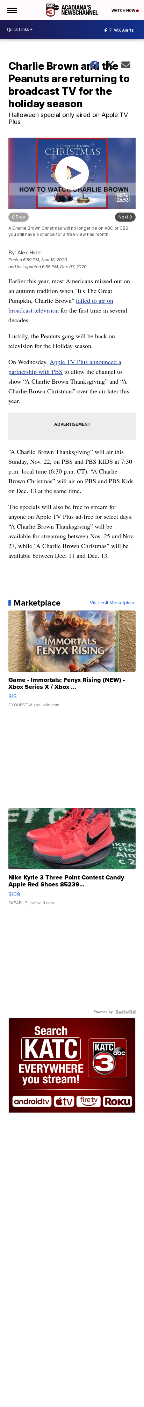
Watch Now (123, 10)
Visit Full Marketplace (113, 602)
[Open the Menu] (11, 10)
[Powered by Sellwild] (125, 1011)
